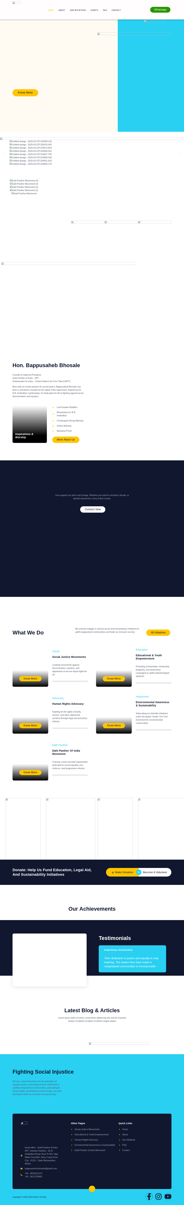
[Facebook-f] (149, 1196)
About (61, 10)
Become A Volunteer (155, 872)
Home (51, 10)
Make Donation (124, 872)
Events (94, 10)
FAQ (105, 10)
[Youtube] (167, 1196)
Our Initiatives (78, 10)
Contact (116, 10)
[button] (3, 152)
